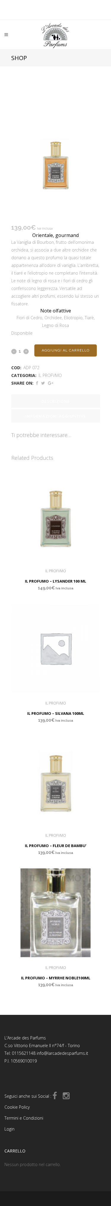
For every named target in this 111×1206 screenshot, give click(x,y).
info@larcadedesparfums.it (62, 1053)
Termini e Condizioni (23, 1118)
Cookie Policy (17, 1107)
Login (9, 1129)
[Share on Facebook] (37, 383)
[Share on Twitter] (43, 383)
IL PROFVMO (50, 375)
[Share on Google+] (50, 383)
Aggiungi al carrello (65, 350)
